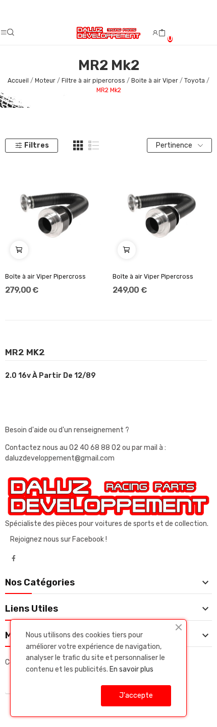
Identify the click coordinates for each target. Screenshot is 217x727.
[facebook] (13, 559)
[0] (162, 33)
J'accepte (136, 695)
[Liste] (94, 146)
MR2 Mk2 (25, 352)
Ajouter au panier (19, 250)
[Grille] (78, 146)
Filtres (36, 145)
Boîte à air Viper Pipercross (45, 276)
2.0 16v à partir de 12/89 (50, 375)
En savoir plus (131, 669)
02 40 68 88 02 (95, 447)
